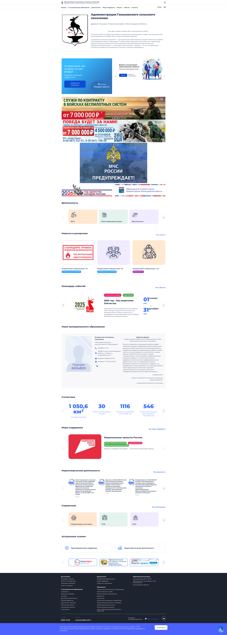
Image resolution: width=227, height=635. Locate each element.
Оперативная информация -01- (75, 269)
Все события (160, 287)
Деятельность (96, 7)
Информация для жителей (71, 271)
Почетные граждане (67, 594)
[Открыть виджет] (221, 629)
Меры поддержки (109, 7)
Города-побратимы (67, 600)
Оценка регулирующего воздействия (109, 600)
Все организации (158, 507)
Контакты (135, 7)
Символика (64, 591)
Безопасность (138, 271)
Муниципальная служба (105, 591)
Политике (63, 630)
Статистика (100, 598)
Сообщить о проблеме (75, 84)
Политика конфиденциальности (135, 618)
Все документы (159, 472)
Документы (100, 596)
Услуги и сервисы (67, 585)
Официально (101, 587)
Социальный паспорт (68, 607)
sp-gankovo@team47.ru (83, 620)
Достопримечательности (69, 598)
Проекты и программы (104, 583)
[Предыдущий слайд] (116, 76)
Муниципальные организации (107, 594)
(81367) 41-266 (65, 620)
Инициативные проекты (141, 585)
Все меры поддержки (157, 429)
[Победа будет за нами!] (113, 131)
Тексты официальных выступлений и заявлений (109, 610)
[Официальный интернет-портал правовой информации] (113, 562)
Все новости (160, 235)
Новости (119, 7)
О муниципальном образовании (79, 7)
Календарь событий (67, 579)
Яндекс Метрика (97, 627)
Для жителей (65, 576)
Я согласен (161, 627)
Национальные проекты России (123, 437)
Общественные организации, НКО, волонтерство (144, 581)
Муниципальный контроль (105, 607)
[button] (163, 217)
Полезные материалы (68, 583)
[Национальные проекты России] (85, 446)
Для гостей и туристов (68, 603)
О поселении (65, 609)
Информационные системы (106, 605)
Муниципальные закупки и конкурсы (109, 603)
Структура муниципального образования (110, 589)
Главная (63, 7)
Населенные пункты (67, 605)
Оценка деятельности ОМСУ (142, 579)
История (64, 596)
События (127, 7)
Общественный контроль (141, 576)
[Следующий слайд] (164, 76)
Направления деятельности (106, 579)
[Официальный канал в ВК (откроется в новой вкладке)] (164, 618)
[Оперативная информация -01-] (78, 252)
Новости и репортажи (68, 581)
